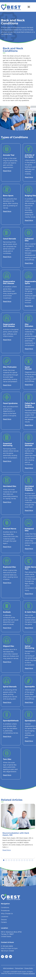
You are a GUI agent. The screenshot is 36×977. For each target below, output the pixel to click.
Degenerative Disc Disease (9, 282)
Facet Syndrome (10, 403)
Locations (4, 916)
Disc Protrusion (10, 367)
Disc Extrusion (29, 325)
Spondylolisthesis (11, 721)
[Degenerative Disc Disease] (6, 275)
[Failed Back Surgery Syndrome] (28, 397)
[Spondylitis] (28, 680)
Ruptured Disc (9, 567)
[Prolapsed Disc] (28, 522)
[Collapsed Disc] (28, 232)
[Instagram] (6, 956)
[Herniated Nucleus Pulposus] (28, 480)
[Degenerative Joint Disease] (6, 318)
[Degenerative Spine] (28, 275)
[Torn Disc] (6, 753)
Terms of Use (19, 968)
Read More (7, 171)
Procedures (5, 910)
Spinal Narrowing (29, 647)
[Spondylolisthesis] (6, 714)
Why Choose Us (7, 913)
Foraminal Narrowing (7, 444)
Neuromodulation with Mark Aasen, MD (15, 834)
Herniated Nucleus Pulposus (29, 488)
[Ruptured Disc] (6, 561)
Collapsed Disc (29, 240)
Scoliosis (7, 612)
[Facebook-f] (2, 956)
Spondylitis (30, 687)
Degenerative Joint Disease (9, 325)
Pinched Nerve (9, 529)
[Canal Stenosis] (6, 232)
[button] (28, 6)
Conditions (5, 907)
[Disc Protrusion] (6, 361)
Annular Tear (8, 155)
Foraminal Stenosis (29, 444)
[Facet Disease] (28, 361)
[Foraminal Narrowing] (6, 437)
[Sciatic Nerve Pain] (28, 561)
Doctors (4, 919)
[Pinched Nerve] (6, 522)
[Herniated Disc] (6, 480)
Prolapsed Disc (29, 530)
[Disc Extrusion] (28, 318)
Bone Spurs (8, 195)
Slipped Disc (8, 646)
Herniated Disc (9, 486)
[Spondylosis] (28, 714)
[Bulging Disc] (28, 189)
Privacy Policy (28, 968)
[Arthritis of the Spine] (28, 149)
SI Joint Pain (30, 612)
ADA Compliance (8, 968)
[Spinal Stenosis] (6, 680)
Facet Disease (28, 368)
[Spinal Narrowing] (28, 640)
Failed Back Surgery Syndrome (30, 405)
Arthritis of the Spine (29, 156)
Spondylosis (30, 721)
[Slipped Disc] (6, 640)
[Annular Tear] (6, 149)
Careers (4, 922)
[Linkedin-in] (10, 956)
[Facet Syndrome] (6, 397)
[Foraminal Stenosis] (28, 437)
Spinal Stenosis (9, 687)
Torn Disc (7, 759)
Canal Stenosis (9, 239)
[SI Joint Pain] (28, 606)
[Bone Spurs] (6, 189)
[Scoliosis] (6, 606)
